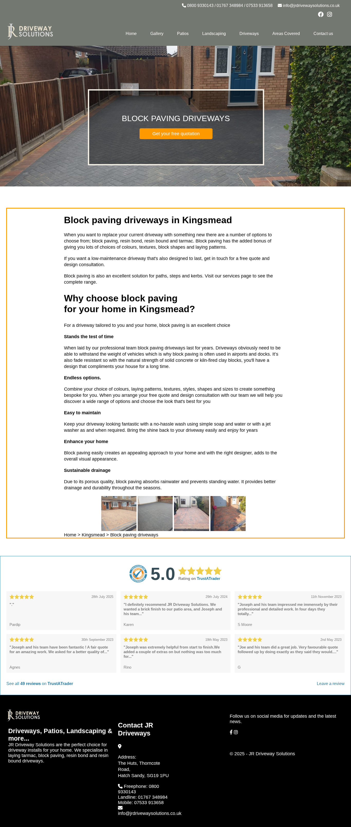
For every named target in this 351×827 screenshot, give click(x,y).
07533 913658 (259, 5)
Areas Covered (286, 33)
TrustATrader (208, 578)
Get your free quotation (176, 133)
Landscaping (214, 33)
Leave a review (331, 683)
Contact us (323, 33)
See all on (39, 683)
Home (131, 33)
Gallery (156, 33)
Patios (183, 33)
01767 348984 (230, 5)
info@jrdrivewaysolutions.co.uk (311, 5)
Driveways (249, 33)
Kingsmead (93, 534)
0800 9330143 (200, 5)
